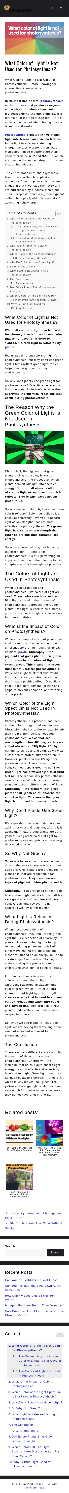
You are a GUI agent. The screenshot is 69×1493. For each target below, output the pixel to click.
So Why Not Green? (22, 266)
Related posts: (25, 283)
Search (10, 1246)
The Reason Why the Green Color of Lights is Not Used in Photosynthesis (37, 230)
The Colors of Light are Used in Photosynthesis (35, 240)
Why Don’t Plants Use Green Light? (32, 262)
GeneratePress (34, 1487)
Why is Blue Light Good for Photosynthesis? (28, 306)
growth (22, 652)
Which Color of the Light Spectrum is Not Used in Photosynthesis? (33, 256)
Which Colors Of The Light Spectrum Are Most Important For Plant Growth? (34, 297)
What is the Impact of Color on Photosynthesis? (29, 247)
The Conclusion (19, 279)
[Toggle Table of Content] (56, 213)
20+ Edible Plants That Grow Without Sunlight (33, 289)
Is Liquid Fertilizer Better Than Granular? (34, 1305)
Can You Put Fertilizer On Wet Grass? (32, 1280)
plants (9, 347)
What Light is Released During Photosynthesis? (29, 272)
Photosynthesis (16, 134)
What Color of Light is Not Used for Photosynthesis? (32, 220)
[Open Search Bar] (51, 8)
